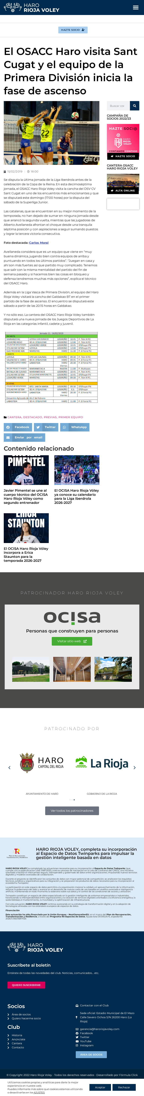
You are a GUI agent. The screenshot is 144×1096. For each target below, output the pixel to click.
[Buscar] (134, 105)
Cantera (15, 417)
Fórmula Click (128, 1075)
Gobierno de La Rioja (42, 793)
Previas (50, 417)
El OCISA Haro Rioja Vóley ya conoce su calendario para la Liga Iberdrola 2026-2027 (76, 496)
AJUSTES (39, 1092)
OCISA (102, 793)
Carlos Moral (39, 243)
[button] (135, 7)
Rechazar (124, 1087)
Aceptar (100, 1087)
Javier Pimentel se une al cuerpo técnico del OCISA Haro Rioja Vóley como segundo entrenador (26, 496)
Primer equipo (70, 417)
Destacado (32, 417)
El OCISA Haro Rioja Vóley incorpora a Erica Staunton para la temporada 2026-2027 (26, 555)
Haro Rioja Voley (41, 1075)
